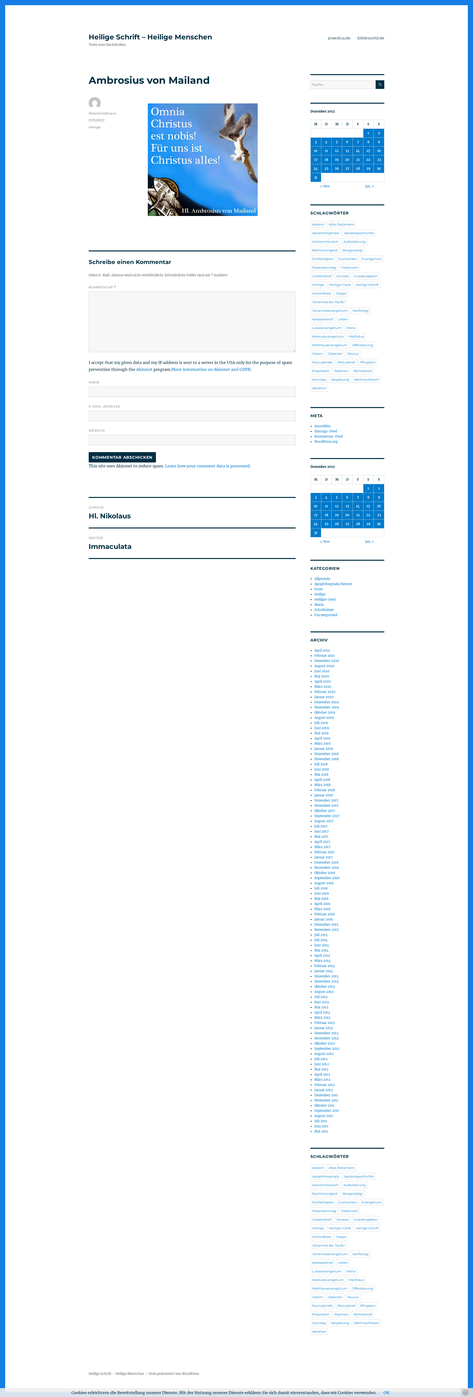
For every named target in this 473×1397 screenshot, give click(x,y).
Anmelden (322, 426)
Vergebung (340, 379)
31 (315, 177)
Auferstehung (354, 242)
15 (368, 151)
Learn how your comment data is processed (207, 465)
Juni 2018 (321, 769)
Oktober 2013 (324, 987)
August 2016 (324, 883)
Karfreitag (361, 310)
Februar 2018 (324, 790)
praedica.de (339, 38)
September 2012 (326, 1049)
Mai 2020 (321, 676)
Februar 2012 (324, 1085)
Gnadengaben (365, 276)
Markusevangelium (328, 336)
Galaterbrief (321, 276)
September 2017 (326, 816)
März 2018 (322, 785)
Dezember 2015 (326, 924)
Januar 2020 (323, 697)
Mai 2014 (321, 950)
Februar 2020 (324, 692)
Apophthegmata (325, 233)
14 (358, 151)
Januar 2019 (323, 749)
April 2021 (322, 650)
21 (358, 160)
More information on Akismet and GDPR (211, 369)
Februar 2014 (324, 966)
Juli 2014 (321, 940)
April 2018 (322, 780)
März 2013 (322, 1018)
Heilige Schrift (367, 285)
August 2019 (324, 718)
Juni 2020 (321, 671)
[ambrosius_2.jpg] (222, 159)
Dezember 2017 (326, 800)
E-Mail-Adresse (104, 406)
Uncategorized (325, 615)
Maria (350, 328)
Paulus (352, 354)
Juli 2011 (320, 1121)
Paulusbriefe (322, 362)
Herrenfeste (321, 293)
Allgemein (322, 579)
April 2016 (322, 904)
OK (386, 1392)
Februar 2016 (324, 914)
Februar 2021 (324, 656)
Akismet (144, 369)
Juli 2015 (321, 935)
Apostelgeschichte (359, 233)
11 (326, 151)
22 (368, 160)
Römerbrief (363, 371)
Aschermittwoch (325, 242)
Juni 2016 (321, 893)
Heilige (95, 127)
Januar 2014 (323, 971)
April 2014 (322, 955)
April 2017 (322, 842)
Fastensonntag (324, 267)
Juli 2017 (321, 826)
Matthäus (356, 336)
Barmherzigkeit (325, 250)
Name (94, 382)
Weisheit (319, 388)
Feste (318, 589)
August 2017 (324, 821)
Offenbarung (362, 345)
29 (368, 168)
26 (337, 168)
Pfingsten (368, 362)
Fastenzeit (349, 267)
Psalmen (341, 371)
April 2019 (322, 738)
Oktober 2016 (324, 873)
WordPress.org (326, 442)
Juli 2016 (321, 888)
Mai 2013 (321, 1007)
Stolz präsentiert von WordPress (174, 1374)
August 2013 (323, 992)
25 (326, 168)
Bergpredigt (353, 250)
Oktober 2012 (324, 1043)
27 (347, 168)
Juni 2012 (321, 1064)
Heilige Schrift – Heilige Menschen (150, 37)
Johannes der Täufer (328, 302)
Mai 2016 (321, 899)
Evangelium (372, 259)
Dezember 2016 (326, 862)
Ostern (317, 354)
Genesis (342, 276)
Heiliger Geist (340, 285)
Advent (318, 224)
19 (337, 160)
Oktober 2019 (324, 712)
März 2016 (322, 909)
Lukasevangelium (326, 328)
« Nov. (325, 186)
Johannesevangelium (330, 310)
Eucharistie (347, 259)
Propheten (320, 371)
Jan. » (369, 186)
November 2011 (326, 1100)
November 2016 (326, 868)
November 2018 (326, 759)
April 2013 (322, 1012)
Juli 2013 (320, 997)
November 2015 (326, 930)
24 (316, 168)
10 (316, 151)
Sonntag (319, 379)
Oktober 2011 (324, 1105)
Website (97, 430)
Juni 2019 (321, 728)
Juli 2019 (321, 723)
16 (379, 151)
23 (379, 160)
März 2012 (322, 1080)
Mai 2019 (321, 733)
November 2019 (326, 707)
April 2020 (322, 681)
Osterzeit (335, 354)
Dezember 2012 (326, 1033)
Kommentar (102, 287)
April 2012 (322, 1074)
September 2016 (327, 878)
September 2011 (326, 1111)
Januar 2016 (323, 919)
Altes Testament (341, 224)
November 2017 (326, 806)
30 (379, 168)
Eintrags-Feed (325, 431)
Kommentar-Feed (328, 436)
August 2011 (323, 1116)
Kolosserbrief (322, 319)
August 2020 (324, 666)
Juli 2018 (321, 764)
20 (347, 160)
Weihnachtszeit (366, 379)
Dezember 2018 (326, 754)
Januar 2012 (323, 1090)
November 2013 (326, 981)
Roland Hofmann (103, 113)
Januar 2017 (323, 857)
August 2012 (324, 1054)
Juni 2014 (321, 945)
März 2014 (322, 961)
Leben (343, 319)
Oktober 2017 (324, 811)
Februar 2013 (324, 1023)
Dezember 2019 (326, 702)
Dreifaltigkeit (323, 259)
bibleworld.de (370, 38)
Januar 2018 (323, 795)
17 (316, 160)
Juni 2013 (321, 1002)
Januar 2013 (323, 1028)
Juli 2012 (321, 1059)
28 (358, 168)
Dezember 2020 (326, 661)
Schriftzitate (324, 610)
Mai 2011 (321, 1131)
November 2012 (326, 1038)
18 (326, 160)
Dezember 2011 (326, 1095)
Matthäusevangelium (329, 345)
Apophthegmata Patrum (333, 584)
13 (347, 151)
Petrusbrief (346, 362)
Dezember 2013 (326, 976)
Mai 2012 (321, 1069)
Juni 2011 (321, 1126)
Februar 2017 (324, 852)
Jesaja (341, 293)
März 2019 (322, 743)
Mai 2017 (321, 837)
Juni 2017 (321, 831)
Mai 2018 (321, 774)
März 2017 (322, 847)
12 (336, 151)
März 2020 (322, 687)
